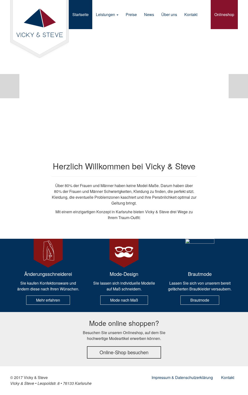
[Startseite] (39, 29)
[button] (9, 86)
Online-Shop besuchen (124, 352)
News (149, 14)
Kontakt (190, 14)
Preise (131, 14)
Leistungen (106, 14)
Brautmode (199, 300)
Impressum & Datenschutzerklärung (182, 377)
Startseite (80, 14)
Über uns (169, 14)
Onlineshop (224, 14)
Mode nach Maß (124, 300)
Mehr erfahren (48, 300)
